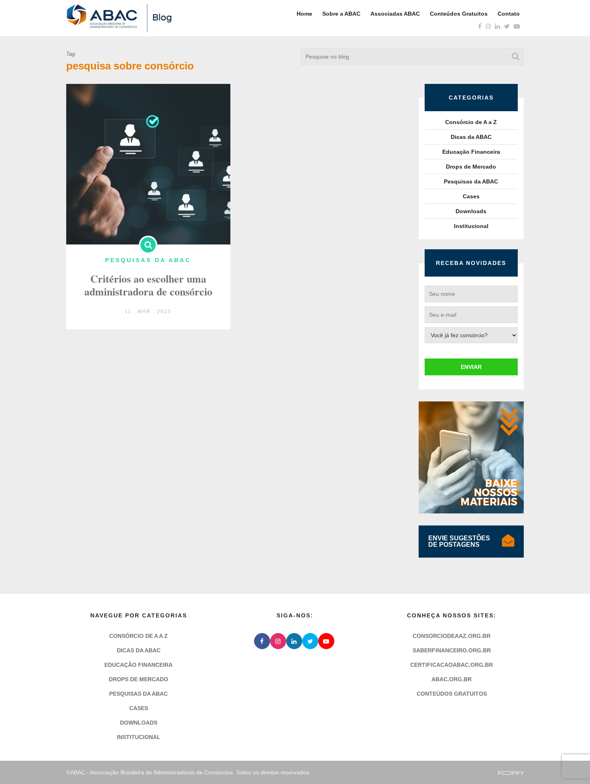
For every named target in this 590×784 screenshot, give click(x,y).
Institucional (471, 226)
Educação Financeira (471, 152)
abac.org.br (451, 679)
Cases (471, 196)
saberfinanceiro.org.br (452, 650)
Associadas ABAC (395, 13)
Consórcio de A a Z (471, 122)
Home (304, 13)
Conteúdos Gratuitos (459, 13)
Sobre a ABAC (341, 13)
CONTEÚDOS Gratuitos (452, 693)
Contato (509, 13)
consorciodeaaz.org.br (451, 636)
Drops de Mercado (471, 166)
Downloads (471, 211)
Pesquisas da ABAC (471, 181)
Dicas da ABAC (471, 137)
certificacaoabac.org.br (451, 665)
